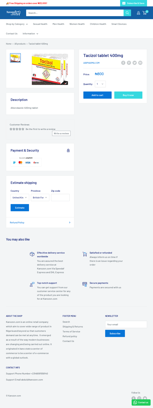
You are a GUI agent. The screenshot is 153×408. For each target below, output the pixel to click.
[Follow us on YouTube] (145, 398)
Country (15, 190)
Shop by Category (15, 23)
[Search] (127, 13)
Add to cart (97, 95)
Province (35, 190)
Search (66, 321)
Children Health (98, 23)
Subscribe (115, 333)
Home (9, 43)
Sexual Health (40, 23)
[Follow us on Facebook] (133, 398)
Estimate (20, 207)
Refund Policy (17, 222)
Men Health (58, 23)
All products (20, 43)
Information (29, 33)
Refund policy (70, 336)
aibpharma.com (91, 63)
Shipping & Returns (73, 326)
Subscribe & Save (135, 3)
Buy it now (128, 95)
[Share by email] (140, 62)
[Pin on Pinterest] (129, 62)
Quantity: (88, 84)
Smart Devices (119, 23)
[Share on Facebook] (123, 62)
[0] (144, 13)
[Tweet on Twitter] (135, 62)
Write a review (61, 133)
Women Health (77, 23)
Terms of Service (71, 331)
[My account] (138, 13)
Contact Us (11, 33)
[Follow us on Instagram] (139, 398)
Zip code (55, 190)
